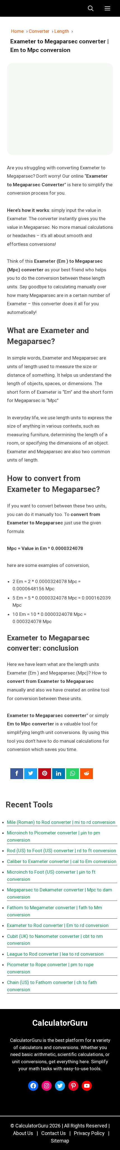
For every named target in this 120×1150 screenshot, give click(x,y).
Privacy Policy (89, 1133)
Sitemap (60, 1141)
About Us (23, 1133)
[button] (90, 8)
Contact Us (53, 1133)
